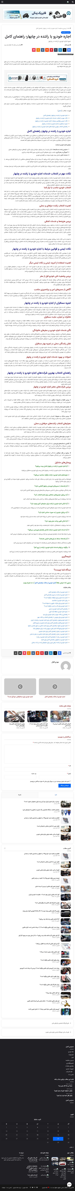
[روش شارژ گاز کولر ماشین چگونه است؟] (66, 987)
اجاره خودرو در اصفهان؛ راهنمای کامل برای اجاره (54, 640)
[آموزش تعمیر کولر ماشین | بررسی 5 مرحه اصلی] (60, 716)
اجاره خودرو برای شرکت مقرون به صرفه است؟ (55, 603)
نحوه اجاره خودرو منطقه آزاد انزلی (58, 612)
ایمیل (69, 774)
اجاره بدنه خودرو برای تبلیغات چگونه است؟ (56, 598)
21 (6, 1135)
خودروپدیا (71, 1055)
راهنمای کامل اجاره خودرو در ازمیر (58, 609)
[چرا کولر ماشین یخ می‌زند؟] (66, 995)
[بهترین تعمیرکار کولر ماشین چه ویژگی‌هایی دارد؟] (14, 716)
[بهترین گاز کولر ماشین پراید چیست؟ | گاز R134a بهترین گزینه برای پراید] (66, 913)
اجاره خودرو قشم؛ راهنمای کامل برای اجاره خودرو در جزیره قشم (50, 623)
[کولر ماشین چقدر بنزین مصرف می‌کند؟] (66, 954)
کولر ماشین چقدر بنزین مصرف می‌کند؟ (49, 952)
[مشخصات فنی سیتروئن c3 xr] (70, 1171)
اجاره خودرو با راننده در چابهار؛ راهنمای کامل (55, 115)
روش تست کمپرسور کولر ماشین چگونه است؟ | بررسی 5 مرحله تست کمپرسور (39, 968)
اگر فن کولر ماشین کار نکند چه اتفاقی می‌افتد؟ (47, 944)
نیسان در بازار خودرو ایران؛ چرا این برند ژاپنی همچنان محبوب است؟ (41, 802)
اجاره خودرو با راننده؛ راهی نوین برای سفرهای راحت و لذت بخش (50, 642)
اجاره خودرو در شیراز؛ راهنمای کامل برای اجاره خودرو (53, 631)
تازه (56, 795)
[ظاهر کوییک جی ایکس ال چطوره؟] (54, 1159)
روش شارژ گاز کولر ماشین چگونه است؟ (49, 985)
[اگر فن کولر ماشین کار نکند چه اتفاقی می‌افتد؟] (66, 946)
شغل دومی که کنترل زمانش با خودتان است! (48, 826)
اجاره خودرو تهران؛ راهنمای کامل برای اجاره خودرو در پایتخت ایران (49, 620)
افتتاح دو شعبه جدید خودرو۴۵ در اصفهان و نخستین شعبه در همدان (41, 818)
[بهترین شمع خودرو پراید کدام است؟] (62, 1159)
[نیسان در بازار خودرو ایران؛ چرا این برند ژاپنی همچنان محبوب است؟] (66, 804)
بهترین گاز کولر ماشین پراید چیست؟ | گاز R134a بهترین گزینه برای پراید (41, 911)
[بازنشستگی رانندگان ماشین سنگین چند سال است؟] (54, 1164)
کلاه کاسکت (69, 1072)
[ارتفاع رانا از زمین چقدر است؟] (62, 1164)
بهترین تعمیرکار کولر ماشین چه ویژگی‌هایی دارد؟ (17, 725)
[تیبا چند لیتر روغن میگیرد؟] (70, 1159)
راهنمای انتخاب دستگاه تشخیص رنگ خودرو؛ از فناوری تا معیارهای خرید (41, 810)
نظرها (19, 795)
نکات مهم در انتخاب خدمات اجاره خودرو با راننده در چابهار (52, 118)
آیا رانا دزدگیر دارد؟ (32, 1175)
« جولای (72, 1147)
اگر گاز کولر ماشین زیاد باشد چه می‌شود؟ (49, 919)
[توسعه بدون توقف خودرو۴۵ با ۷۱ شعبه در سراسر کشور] (66, 880)
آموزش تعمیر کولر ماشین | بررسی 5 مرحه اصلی (62, 725)
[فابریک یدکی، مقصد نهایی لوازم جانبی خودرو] (66, 837)
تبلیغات (3, 1188)
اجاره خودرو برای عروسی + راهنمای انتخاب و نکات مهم (53, 617)
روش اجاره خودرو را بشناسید (60, 600)
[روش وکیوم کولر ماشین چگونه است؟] (66, 962)
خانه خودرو (71, 1052)
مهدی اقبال (67, 45)
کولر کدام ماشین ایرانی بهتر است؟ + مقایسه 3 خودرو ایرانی (38, 725)
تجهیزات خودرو (70, 1069)
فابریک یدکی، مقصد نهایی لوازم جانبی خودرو (48, 834)
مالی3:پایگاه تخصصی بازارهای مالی (60, 1023)
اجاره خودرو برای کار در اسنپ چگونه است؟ (56, 606)
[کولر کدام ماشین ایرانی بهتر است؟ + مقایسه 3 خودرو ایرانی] (37, 716)
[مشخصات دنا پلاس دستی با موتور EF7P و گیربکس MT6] (44, 1169)
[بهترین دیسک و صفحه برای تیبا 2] (54, 1172)
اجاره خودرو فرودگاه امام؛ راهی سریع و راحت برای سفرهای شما (50, 628)
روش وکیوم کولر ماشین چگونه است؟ (50, 960)
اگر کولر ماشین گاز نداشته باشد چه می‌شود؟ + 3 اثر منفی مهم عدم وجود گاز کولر (39, 935)
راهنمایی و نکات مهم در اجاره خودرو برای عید (55, 614)
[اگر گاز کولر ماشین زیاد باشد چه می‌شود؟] (66, 921)
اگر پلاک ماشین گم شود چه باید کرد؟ (32, 1159)
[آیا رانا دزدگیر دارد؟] (44, 1177)
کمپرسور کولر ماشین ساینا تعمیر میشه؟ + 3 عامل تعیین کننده (43, 1009)
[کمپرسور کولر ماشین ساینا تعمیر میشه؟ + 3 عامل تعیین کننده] (66, 1011)
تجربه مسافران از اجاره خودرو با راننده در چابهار (55, 124)
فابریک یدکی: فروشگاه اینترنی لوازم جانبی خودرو (57, 1032)
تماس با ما (71, 1075)
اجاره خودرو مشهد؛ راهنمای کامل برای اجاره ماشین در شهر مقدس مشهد (48, 626)
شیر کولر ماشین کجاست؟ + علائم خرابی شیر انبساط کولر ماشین (43, 1001)
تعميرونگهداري (70, 1063)
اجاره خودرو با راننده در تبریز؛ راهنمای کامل (56, 595)
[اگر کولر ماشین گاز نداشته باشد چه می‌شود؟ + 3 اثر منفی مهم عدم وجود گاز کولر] (66, 938)
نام (70, 766)
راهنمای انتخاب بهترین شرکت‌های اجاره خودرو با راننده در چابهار (50, 127)
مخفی (60, 111)
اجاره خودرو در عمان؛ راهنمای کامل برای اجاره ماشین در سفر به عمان (49, 634)
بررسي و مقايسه (62, 28)
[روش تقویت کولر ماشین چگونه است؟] (66, 979)
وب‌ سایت (33, 774)
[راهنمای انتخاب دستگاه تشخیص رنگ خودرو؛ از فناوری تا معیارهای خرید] (66, 812)
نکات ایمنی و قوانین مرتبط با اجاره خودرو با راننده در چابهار (51, 121)
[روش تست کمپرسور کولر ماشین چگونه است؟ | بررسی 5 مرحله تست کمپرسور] (66, 970)
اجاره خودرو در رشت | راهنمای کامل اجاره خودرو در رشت (52, 637)
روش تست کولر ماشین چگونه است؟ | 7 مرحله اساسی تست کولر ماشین (40, 927)
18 (37, 1135)
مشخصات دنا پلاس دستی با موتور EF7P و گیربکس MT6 (32, 1168)
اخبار (72, 1058)
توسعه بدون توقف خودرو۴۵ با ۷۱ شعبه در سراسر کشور (45, 878)
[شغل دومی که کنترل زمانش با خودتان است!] (66, 828)
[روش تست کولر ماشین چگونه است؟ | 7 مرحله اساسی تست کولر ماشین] (66, 929)
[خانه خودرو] (65, 2)
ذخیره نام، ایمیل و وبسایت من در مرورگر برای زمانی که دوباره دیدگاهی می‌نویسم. (49, 781)
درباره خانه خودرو (17, 1188)
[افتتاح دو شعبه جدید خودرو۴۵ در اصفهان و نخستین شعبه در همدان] (66, 820)
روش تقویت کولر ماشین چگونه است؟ (49, 976)
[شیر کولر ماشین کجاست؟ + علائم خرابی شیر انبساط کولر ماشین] (66, 1003)
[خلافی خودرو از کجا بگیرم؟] (70, 1164)
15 (68, 1135)
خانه (68, 28)
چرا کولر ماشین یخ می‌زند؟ (52, 993)
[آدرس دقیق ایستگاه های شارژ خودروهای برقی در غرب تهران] (62, 1174)
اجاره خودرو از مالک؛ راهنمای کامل (45, 583)
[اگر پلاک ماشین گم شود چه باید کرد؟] (44, 1160)
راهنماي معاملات (69, 1066)
